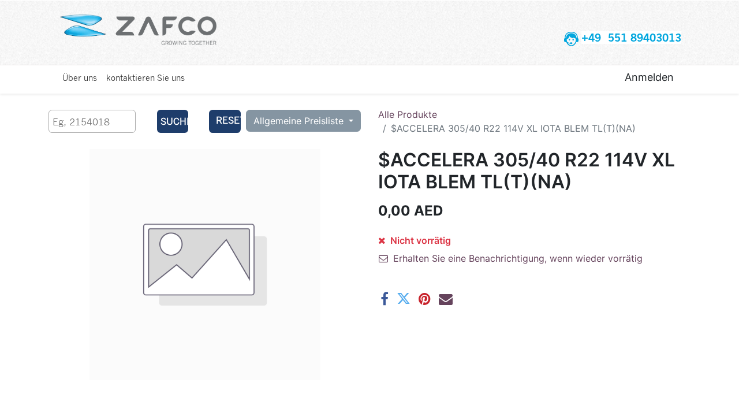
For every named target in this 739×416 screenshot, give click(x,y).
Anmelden (649, 77)
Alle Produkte (407, 114)
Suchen (175, 121)
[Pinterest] (425, 299)
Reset (228, 120)
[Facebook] (384, 299)
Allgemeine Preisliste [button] (299, 121)
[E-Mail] (446, 299)
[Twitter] (403, 299)
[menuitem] (80, 77)
